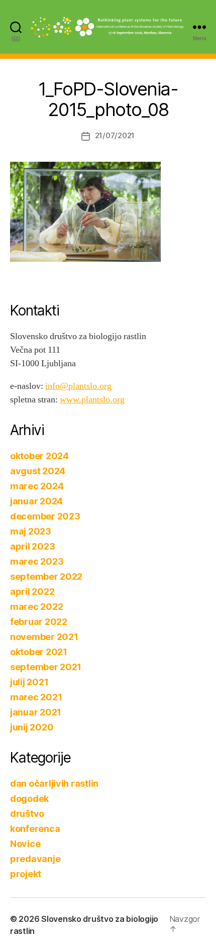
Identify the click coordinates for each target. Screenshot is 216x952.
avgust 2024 (37, 471)
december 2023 (45, 516)
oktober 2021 (38, 652)
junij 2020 (31, 727)
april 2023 (32, 546)
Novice (25, 843)
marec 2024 (36, 486)
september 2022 (46, 576)
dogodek (29, 798)
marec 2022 (36, 606)
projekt (25, 874)
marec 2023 (36, 561)
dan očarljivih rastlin (54, 783)
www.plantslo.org (92, 399)
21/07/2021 (115, 135)
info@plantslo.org (78, 386)
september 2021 (45, 667)
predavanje (35, 859)
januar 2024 (36, 501)
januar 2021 (35, 712)
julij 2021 (29, 682)
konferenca (35, 828)
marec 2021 (36, 697)
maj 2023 (30, 531)
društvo (27, 813)
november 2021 (44, 636)
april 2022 (32, 591)
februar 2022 (38, 621)
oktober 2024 (39, 456)
